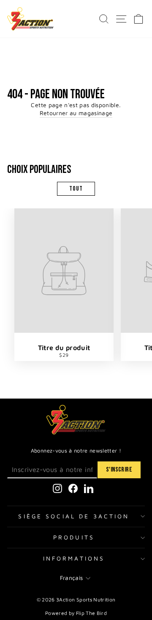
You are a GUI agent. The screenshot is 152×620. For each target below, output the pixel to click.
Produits (74, 537)
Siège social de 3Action (73, 516)
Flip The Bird (91, 613)
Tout (75, 189)
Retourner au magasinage (76, 113)
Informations (74, 558)
